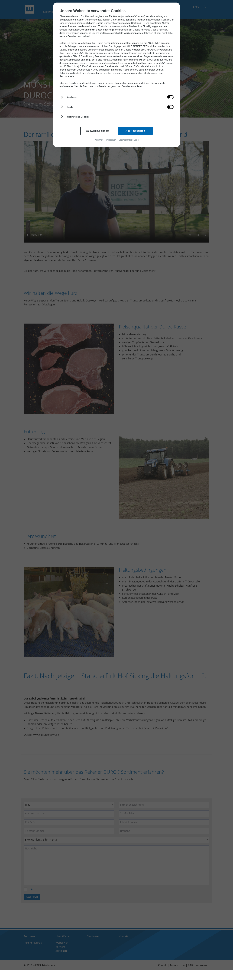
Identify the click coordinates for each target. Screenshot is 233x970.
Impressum (111, 140)
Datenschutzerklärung (129, 140)
